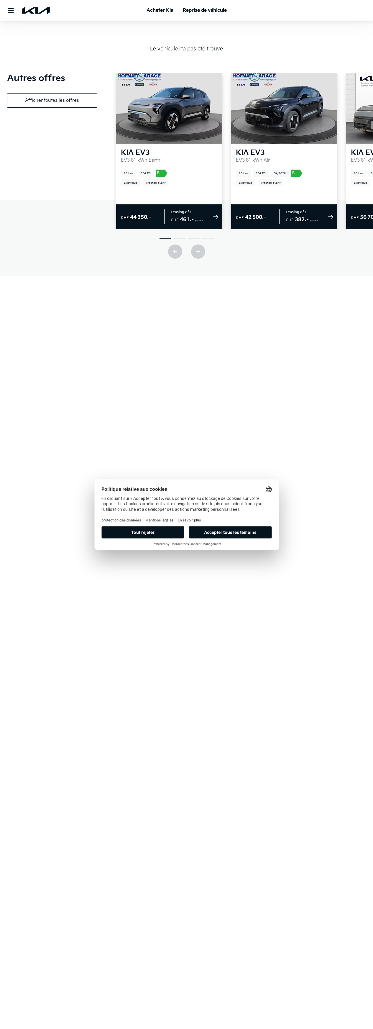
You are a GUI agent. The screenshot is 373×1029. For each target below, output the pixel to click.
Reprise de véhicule (205, 10)
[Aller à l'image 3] (194, 238)
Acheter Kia (160, 10)
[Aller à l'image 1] (165, 238)
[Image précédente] (175, 251)
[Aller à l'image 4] (208, 238)
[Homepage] (36, 10)
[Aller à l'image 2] (179, 238)
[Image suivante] (198, 251)
